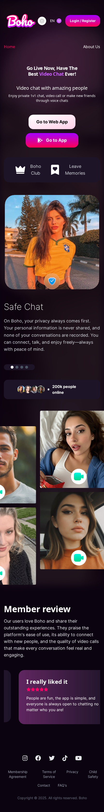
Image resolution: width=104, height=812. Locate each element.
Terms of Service (49, 774)
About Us (91, 46)
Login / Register (83, 21)
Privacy (72, 772)
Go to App (56, 140)
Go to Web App (52, 121)
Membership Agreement (18, 774)
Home (9, 46)
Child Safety (93, 774)
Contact (43, 785)
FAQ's (62, 785)
